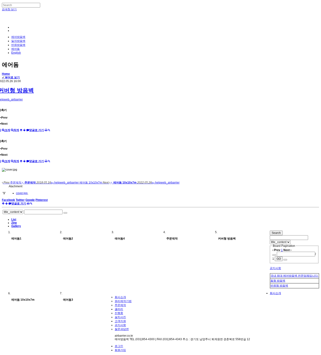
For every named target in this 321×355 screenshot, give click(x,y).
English (16, 52)
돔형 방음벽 (277, 280)
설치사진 (120, 317)
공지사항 (275, 268)
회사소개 (275, 293)
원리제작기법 (123, 301)
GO (279, 258)
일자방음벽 (18, 41)
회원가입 (120, 350)
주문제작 (120, 305)
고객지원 (120, 321)
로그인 (119, 346)
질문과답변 (122, 329)
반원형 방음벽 (279, 285)
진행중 (119, 313)
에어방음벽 (18, 37)
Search (276, 233)
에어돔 (15, 49)
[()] (24, 130)
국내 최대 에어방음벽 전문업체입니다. (294, 275)
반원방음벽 (18, 45)
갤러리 (119, 309)
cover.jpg (21, 193)
